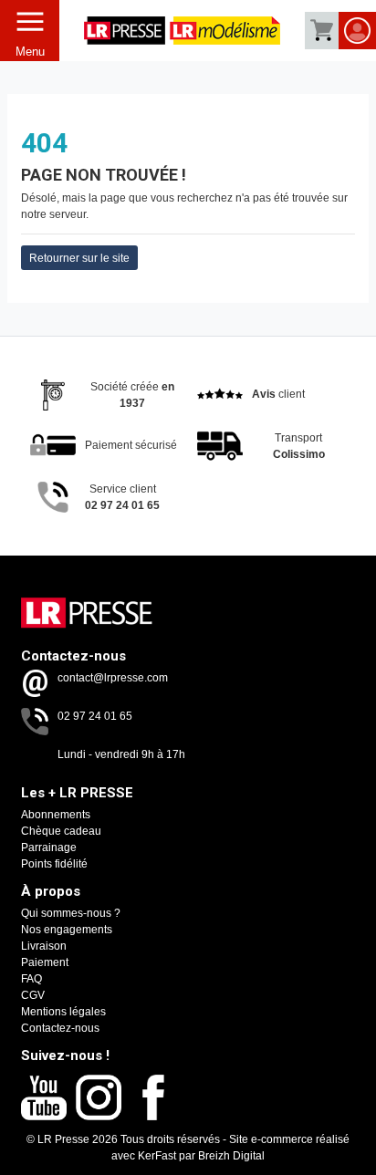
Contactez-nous (60, 1028)
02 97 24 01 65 (94, 716)
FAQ (31, 978)
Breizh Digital (231, 1155)
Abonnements (55, 814)
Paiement (44, 962)
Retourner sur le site (79, 258)
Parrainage (49, 847)
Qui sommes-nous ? (70, 913)
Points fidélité (54, 864)
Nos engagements (66, 929)
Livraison (44, 946)
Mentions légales (63, 1011)
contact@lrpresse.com (112, 677)
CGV (33, 995)
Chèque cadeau (61, 831)
